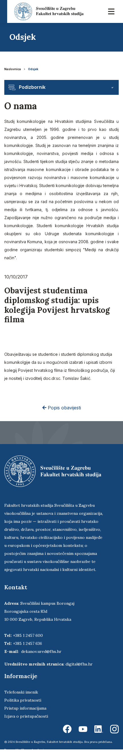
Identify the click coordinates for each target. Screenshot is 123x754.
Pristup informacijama (25, 708)
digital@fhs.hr (79, 664)
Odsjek (33, 69)
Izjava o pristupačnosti (26, 716)
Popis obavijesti (63, 408)
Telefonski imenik (21, 692)
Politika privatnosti (22, 700)
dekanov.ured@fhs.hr (41, 651)
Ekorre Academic (33, 750)
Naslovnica (12, 69)
